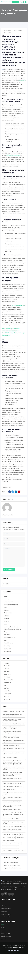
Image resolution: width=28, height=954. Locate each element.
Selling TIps (4, 906)
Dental (5, 607)
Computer (18, 711)
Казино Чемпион (7, 487)
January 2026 (7, 677)
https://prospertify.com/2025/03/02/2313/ (12, 801)
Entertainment (7, 613)
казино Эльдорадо (7, 850)
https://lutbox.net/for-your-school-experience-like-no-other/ (13, 793)
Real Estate (7, 634)
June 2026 (7, 666)
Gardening (6, 618)
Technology (7, 646)
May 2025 (6, 685)
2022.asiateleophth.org (13, 155)
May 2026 (6, 668)
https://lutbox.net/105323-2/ (9, 789)
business (6, 599)
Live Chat (3, 928)
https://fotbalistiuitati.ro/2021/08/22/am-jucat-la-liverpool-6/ (13, 769)
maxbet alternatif (6, 834)
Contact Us (4, 939)
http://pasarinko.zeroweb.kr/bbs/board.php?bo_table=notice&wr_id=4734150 (12, 715)
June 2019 (7, 699)
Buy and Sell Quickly (6, 908)
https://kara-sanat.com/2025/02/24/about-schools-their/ (12, 779)
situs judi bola (15, 834)
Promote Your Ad (5, 917)
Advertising (5, 711)
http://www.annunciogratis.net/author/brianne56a (14, 723)
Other (9, 32)
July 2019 (6, 696)
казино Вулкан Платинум (8, 840)
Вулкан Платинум (11, 837)
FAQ (2, 930)
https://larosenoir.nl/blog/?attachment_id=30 (12, 786)
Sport (5, 640)
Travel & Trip (7, 648)
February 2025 (8, 694)
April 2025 (6, 688)
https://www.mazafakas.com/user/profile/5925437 (14, 826)
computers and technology (11, 604)
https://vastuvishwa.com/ (19, 305)
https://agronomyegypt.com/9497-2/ (11, 745)
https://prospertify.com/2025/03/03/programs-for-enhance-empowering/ (14, 806)
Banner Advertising (5, 914)
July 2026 (6, 663)
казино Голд (18, 843)
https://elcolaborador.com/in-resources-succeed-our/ (13, 753)
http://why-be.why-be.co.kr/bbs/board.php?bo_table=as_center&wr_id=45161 (12, 720)
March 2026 (7, 674)
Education (6, 610)
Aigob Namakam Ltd (18, 947)
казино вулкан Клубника (19, 850)
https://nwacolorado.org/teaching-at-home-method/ (12, 798)
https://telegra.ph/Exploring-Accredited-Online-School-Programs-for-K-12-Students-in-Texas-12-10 (13, 814)
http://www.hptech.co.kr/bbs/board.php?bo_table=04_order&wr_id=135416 (11, 727)
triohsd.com (22, 80)
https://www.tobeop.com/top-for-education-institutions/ (12, 830)
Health (5, 624)
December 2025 (8, 680)
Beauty (6, 596)
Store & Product (8, 643)
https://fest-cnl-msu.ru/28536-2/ (10, 757)
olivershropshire (18, 30)
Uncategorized (8, 651)
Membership (4, 911)
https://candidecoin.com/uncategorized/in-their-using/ (13, 749)
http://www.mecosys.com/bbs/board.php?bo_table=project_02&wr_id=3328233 (12, 732)
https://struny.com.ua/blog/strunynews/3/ (12, 809)
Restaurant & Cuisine (9, 637)
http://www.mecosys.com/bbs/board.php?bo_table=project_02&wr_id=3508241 (12, 737)
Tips (4, 837)
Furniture (6, 616)
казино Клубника (7, 847)
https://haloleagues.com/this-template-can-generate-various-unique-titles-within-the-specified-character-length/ (12, 774)
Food (23, 711)
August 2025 (7, 682)
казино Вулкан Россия (8, 843)
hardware (6, 621)
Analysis (12, 711)
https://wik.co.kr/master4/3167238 (10, 818)
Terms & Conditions (6, 936)
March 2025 (7, 691)
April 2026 (6, 671)
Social (21, 834)
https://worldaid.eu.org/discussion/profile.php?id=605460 (13, 822)
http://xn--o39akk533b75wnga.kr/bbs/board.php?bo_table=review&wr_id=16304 (13, 741)
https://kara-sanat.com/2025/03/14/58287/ (12, 783)
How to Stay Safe (5, 933)
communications (8, 602)
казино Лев (15, 847)
